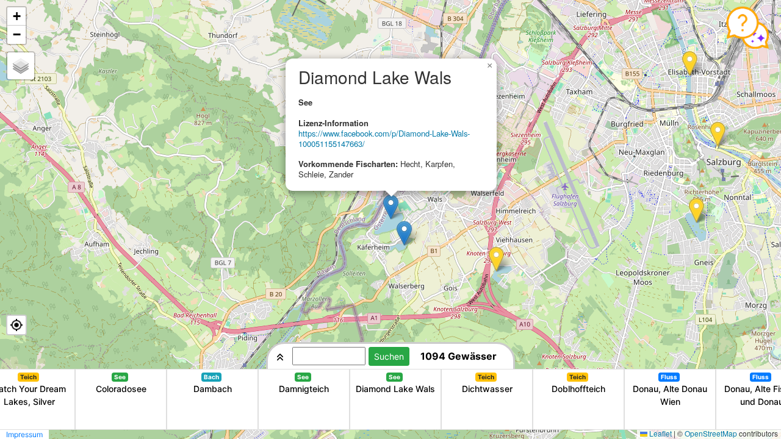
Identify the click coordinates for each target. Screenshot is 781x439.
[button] (717, 134)
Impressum (24, 434)
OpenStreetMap (711, 433)
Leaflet (660, 433)
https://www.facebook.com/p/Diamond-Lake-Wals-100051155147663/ (384, 138)
